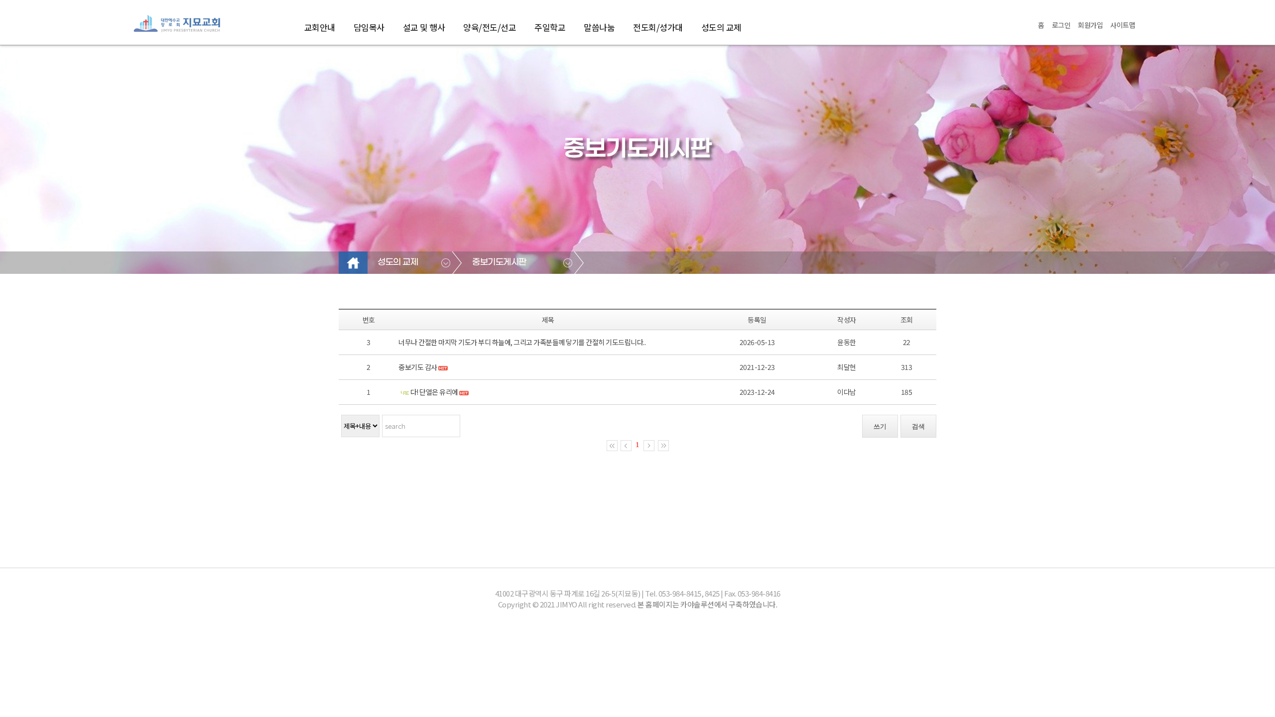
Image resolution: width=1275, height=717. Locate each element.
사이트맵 (1122, 24)
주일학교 (549, 27)
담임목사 (369, 27)
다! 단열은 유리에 (435, 392)
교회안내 (319, 27)
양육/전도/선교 (489, 27)
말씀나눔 (599, 27)
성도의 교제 (721, 27)
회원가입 (1090, 24)
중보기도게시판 (499, 262)
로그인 (1061, 24)
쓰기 (880, 426)
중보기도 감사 (417, 367)
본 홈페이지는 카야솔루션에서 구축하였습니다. (707, 604)
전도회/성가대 (658, 27)
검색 (918, 426)
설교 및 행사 (424, 27)
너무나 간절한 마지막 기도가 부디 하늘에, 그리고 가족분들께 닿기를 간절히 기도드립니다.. (521, 342)
